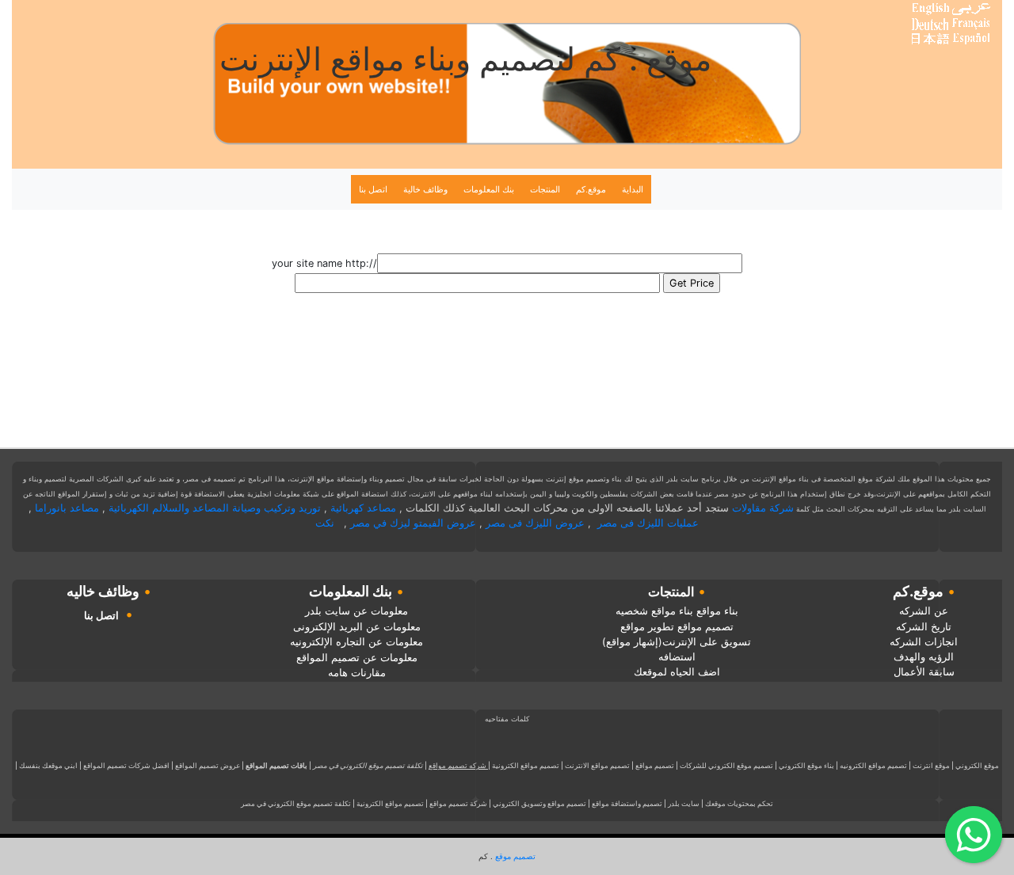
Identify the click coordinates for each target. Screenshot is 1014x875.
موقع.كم (591, 189)
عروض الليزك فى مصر (535, 523)
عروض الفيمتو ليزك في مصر (413, 523)
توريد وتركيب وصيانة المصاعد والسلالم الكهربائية (215, 508)
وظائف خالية (425, 189)
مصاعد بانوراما (67, 508)
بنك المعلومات (488, 189)
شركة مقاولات (763, 508)
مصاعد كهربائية (363, 508)
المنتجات (545, 189)
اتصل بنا (373, 189)
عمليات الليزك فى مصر (648, 523)
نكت (324, 523)
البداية (632, 189)
